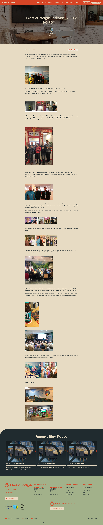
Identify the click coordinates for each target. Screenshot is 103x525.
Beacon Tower (38, 487)
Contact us (76, 2)
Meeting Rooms (70, 492)
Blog (84, 492)
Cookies (96, 518)
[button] (39, 2)
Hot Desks (68, 490)
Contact (84, 497)
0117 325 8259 (53, 492)
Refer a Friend (86, 489)
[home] (8, 3)
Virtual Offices (69, 496)
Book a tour (86, 2)
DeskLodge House (56, 487)
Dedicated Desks (70, 489)
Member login (96, 2)
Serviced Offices (70, 487)
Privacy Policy (90, 518)
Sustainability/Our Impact (88, 490)
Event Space (68, 2)
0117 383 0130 (36, 492)
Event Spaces (69, 494)
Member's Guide (86, 494)
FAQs (84, 496)
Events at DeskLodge (87, 487)
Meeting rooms (59, 2)
